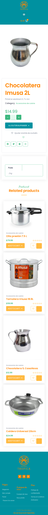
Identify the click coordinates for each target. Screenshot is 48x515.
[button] (24, 14)
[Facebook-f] (19, 476)
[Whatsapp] (28, 476)
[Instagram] (24, 476)
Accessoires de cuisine (25, 103)
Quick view (39, 246)
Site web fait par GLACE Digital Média (23, 513)
